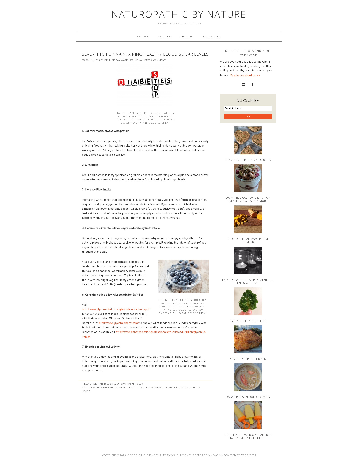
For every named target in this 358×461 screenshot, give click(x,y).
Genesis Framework (208, 455)
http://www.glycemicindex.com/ (119, 323)
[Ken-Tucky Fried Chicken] (248, 339)
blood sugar (109, 387)
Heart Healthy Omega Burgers (248, 160)
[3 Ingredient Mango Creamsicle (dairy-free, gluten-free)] (248, 415)
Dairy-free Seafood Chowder (248, 397)
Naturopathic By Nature (179, 14)
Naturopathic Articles (127, 383)
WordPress (248, 455)
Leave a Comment (154, 60)
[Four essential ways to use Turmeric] (248, 219)
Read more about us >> (245, 75)
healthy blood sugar (133, 387)
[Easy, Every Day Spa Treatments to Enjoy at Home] (248, 260)
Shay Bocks (167, 455)
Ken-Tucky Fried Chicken (248, 359)
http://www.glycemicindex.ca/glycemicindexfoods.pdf (116, 309)
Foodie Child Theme (141, 455)
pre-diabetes (158, 387)
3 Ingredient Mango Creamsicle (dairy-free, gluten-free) (248, 436)
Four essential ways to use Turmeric (248, 240)
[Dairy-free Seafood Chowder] (248, 377)
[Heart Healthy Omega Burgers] (248, 140)
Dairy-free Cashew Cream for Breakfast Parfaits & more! (248, 199)
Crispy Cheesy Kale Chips (248, 321)
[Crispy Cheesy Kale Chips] (248, 301)
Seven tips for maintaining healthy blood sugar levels (145, 54)
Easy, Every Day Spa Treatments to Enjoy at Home (248, 281)
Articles (105, 383)
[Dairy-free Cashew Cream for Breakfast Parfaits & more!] (248, 178)
